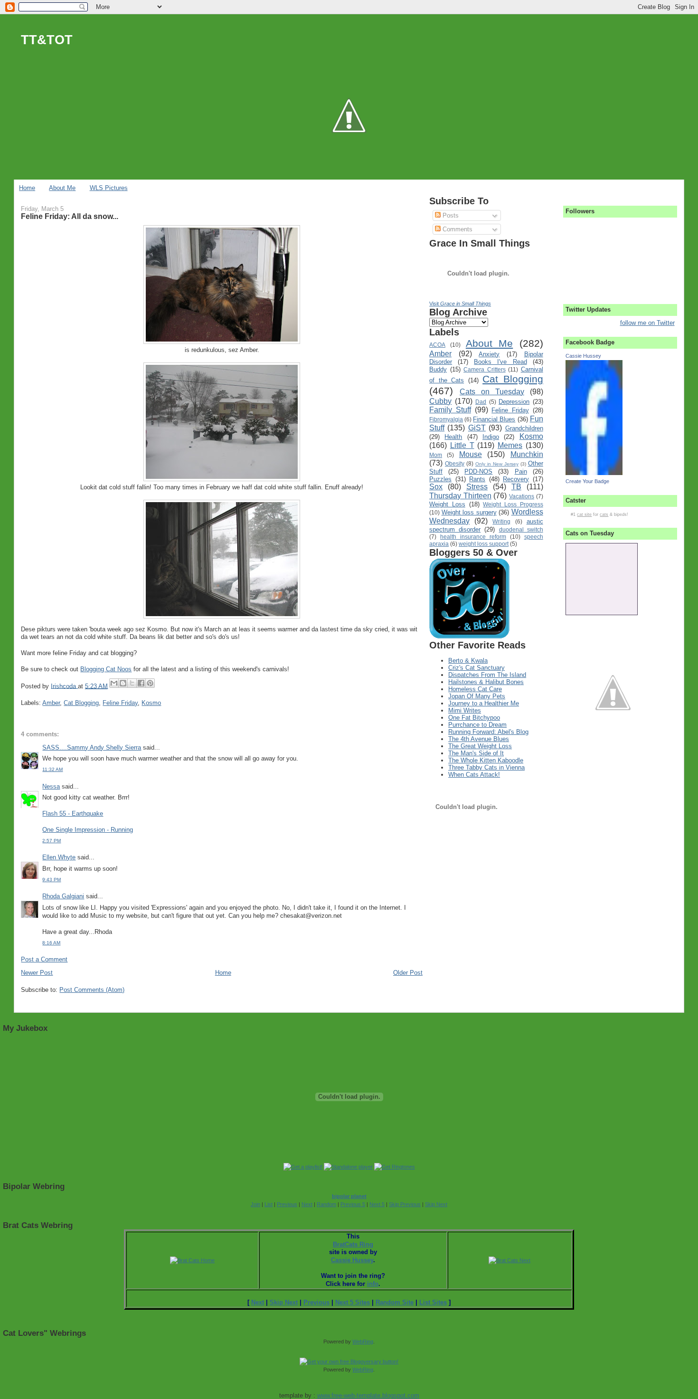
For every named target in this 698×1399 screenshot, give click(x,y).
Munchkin (526, 454)
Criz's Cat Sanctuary (476, 667)
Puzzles (440, 479)
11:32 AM (52, 769)
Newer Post (37, 972)
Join (255, 1204)
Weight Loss (447, 504)
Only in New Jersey (497, 463)
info (372, 1283)
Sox (436, 487)
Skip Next (436, 1204)
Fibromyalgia (446, 419)
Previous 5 (352, 1204)
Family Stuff (450, 410)
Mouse (470, 454)
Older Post (408, 972)
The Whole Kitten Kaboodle (485, 760)
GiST (477, 428)
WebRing (362, 1341)
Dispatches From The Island (487, 674)
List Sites (433, 1302)
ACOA (437, 345)
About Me (62, 187)
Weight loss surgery (469, 512)
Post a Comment (44, 959)
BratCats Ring (353, 1244)
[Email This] (114, 683)
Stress (477, 487)
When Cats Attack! (474, 774)
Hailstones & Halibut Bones (486, 681)
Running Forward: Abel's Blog (488, 731)
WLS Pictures (109, 187)
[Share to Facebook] (141, 683)
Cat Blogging (81, 702)
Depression (514, 401)
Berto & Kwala (468, 660)
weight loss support (484, 544)
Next (307, 1204)
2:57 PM (51, 840)
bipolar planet (349, 1196)
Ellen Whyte (58, 857)
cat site (584, 514)
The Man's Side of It (476, 753)
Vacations (521, 496)
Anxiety (489, 354)
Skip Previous (405, 1204)
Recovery (516, 479)
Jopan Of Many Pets (476, 696)
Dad (480, 402)
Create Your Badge (587, 481)
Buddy (438, 369)
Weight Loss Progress (513, 504)
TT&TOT (47, 39)
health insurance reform (473, 536)
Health (453, 436)
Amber (51, 702)
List (268, 1204)
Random (326, 1204)
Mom (435, 455)
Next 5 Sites (352, 1302)
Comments (456, 229)
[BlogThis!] (123, 683)
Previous (287, 1204)
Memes (510, 445)
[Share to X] (132, 683)
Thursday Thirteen (460, 496)
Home (27, 187)
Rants (477, 479)
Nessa (51, 786)
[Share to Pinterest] (150, 683)
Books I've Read (500, 361)
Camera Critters (484, 369)
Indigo (490, 436)
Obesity (454, 463)
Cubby (440, 401)
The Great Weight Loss (480, 746)
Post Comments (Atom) (91, 989)
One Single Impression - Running (87, 829)
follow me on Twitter (647, 322)
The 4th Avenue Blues (478, 738)
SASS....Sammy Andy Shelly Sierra (91, 747)
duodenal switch (521, 529)
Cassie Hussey (583, 356)
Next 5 (377, 1204)
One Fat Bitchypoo (474, 717)
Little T (462, 445)
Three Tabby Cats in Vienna (486, 767)
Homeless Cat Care (475, 689)
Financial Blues (494, 419)
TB (516, 487)
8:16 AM (51, 942)
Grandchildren (524, 428)
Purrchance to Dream (477, 724)
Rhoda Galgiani (63, 896)
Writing (501, 521)
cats (604, 514)
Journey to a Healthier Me (483, 703)
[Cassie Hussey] (594, 472)
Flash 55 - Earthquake (72, 813)
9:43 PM (51, 879)
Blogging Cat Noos (106, 669)
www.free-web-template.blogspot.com (368, 1395)
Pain (521, 471)
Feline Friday (120, 702)
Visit (460, 303)
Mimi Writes (464, 710)
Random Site (395, 1302)
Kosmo (151, 702)
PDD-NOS (478, 471)
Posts (450, 215)
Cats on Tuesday (492, 392)
